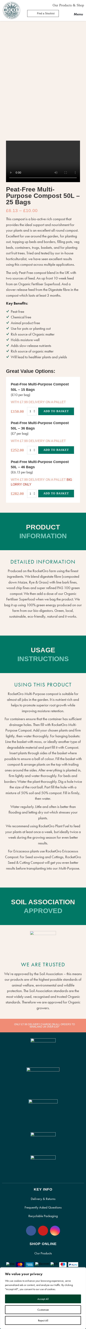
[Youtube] (43, 1231)
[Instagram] (55, 1231)
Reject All (43, 1320)
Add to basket (56, 411)
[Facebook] (31, 1231)
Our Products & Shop (68, 5)
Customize (43, 1309)
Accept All (43, 1299)
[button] (76, 14)
